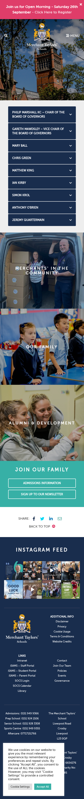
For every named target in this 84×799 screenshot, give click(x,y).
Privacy (61, 626)
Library (22, 690)
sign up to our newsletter (42, 494)
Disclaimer (62, 621)
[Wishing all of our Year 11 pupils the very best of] (13, 589)
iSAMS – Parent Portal (22, 675)
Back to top (40, 526)
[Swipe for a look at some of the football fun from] (70, 589)
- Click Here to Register (52, 12)
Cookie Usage (62, 631)
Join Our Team (62, 665)
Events (62, 675)
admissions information (42, 483)
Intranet (22, 660)
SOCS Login (22, 680)
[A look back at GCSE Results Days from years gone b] (51, 589)
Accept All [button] (43, 786)
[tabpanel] (42, 59)
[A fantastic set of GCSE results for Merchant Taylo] (70, 570)
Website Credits (62, 641)
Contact (62, 660)
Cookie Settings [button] (20, 786)
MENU (74, 36)
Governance (62, 680)
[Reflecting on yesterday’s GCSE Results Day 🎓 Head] (13, 570)
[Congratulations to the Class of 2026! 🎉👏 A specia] (51, 570)
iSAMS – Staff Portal (22, 665)
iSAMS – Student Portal (22, 670)
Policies (62, 670)
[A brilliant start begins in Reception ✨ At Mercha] (32, 589)
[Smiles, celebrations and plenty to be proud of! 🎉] (32, 570)
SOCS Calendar (22, 685)
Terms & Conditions (62, 636)
